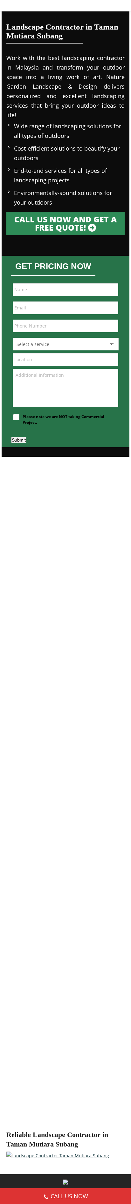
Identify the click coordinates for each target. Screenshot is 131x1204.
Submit (19, 440)
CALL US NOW (69, 1196)
